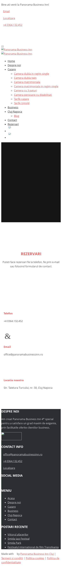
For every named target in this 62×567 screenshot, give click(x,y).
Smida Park (14, 543)
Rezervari (13, 124)
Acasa (11, 498)
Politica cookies (35, 558)
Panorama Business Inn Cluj (37, 554)
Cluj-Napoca (15, 111)
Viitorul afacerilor (18, 534)
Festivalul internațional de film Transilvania (33, 547)
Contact (12, 120)
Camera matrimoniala (27, 82)
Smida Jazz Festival (19, 538)
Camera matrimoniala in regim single (36, 86)
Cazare (12, 69)
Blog (16, 116)
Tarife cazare (21, 99)
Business (13, 107)
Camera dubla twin (25, 78)
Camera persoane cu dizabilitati (33, 95)
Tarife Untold (21, 103)
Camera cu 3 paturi (25, 90)
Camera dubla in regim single (31, 73)
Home (11, 61)
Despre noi (14, 65)
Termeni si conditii (12, 558)
